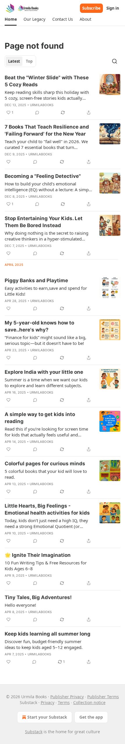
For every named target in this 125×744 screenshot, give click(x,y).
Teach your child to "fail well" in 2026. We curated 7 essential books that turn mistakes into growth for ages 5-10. (46, 144)
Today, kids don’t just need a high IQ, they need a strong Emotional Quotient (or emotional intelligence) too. (46, 523)
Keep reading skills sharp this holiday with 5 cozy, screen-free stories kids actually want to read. (47, 95)
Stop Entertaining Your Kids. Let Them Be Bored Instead (44, 221)
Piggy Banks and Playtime (36, 280)
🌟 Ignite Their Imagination (38, 555)
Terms (64, 702)
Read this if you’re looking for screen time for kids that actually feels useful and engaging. (46, 432)
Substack (33, 731)
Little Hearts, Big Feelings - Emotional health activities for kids (47, 509)
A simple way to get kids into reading (40, 417)
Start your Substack (47, 717)
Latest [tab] (14, 61)
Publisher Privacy (67, 696)
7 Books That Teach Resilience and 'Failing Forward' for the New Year (47, 130)
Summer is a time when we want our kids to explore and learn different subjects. (46, 382)
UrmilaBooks (41, 105)
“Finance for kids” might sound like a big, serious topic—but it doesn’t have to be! (45, 340)
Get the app (91, 717)
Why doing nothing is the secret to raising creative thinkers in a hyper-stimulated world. (46, 236)
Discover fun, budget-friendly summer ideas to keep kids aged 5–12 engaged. (44, 644)
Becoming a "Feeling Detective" (43, 176)
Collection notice (89, 702)
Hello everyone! (20, 605)
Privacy (47, 702)
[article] (62, 95)
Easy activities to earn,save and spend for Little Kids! (46, 291)
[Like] (8, 161)
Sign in (112, 8)
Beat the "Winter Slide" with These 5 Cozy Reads (47, 81)
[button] (10, 19)
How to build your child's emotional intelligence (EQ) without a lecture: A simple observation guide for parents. (48, 186)
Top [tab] (29, 61)
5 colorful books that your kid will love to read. (46, 474)
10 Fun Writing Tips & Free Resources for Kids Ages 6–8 (46, 565)
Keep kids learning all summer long (47, 634)
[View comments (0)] (37, 112)
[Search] (114, 61)
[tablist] (20, 61)
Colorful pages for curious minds (45, 463)
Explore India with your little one (44, 372)
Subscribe (91, 8)
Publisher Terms (103, 696)
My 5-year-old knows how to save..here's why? (39, 326)
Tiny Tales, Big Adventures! (38, 597)
